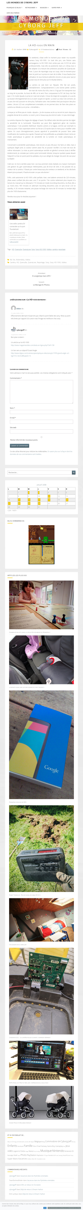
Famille (28, 1146)
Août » (14, 510)
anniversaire (20, 1142)
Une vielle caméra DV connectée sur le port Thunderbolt (17, 226)
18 (49, 500)
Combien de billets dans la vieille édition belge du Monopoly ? (29, 632)
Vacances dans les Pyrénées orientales (34, 1176)
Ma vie (12, 260)
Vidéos (49, 249)
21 (9, 503)
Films (34, 1146)
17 (39, 500)
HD (13, 249)
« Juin (9, 510)
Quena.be (18, 249)
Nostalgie (10, 1155)
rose (57, 1155)
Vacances (22, 1158)
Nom (12, 408)
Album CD (10, 1142)
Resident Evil (52, 1155)
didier (18, 309)
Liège (26, 1151)
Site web (13, 427)
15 (19, 500)
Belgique (38, 1141)
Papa (19, 1155)
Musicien (43, 7)
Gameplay (59, 1146)
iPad (64, 1146)
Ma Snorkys (37, 1151)
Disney (74, 1142)
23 (29, 503)
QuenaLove (27, 249)
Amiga (15, 1141)
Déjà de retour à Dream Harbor (32, 1189)
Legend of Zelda (19, 1151)
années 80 (27, 1141)
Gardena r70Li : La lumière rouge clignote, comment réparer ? (30, 1037)
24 (39, 503)
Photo (24, 1154)
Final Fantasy (42, 1146)
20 (67, 500)
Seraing (60, 1155)
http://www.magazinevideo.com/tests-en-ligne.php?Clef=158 (32, 345)
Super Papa (56, 7)
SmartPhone (66, 1155)
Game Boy (51, 1146)
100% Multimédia (13, 13)
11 (49, 496)
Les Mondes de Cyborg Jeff (22, 2)
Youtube (39, 1159)
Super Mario (12, 1158)
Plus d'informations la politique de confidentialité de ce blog (64, 1208)
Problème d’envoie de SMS (17, 802)
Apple (32, 1142)
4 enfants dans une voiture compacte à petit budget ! (27, 687)
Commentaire (16, 378)
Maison (31, 1151)
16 (29, 500)
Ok (45, 1208)
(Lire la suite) (14, 242)
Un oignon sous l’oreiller (17, 944)
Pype (46, 1155)
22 (19, 503)
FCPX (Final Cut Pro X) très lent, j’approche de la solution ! (29, 1083)
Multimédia (20, 260)
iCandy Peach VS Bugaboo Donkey (20, 1123)
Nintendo (58, 1151)
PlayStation (31, 1155)
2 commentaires (47, 49)
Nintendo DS (69, 1151)
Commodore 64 (52, 1141)
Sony (33, 249)
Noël (15, 1155)
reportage (61, 249)
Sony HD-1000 (41, 249)
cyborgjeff (33, 49)
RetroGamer (30, 7)
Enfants (12, 1146)
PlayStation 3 (41, 1155)
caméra (55, 249)
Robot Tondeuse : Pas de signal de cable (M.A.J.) (25, 895)
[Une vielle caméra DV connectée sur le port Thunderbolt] (19, 215)
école (43, 1159)
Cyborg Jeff (66, 1141)
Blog (43, 1142)
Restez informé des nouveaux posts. (24, 440)
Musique (46, 1151)
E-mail (13, 418)
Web (33, 1159)
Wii (35, 1159)
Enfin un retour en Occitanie (31, 1185)
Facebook (20, 1146)
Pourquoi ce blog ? (14, 7)
